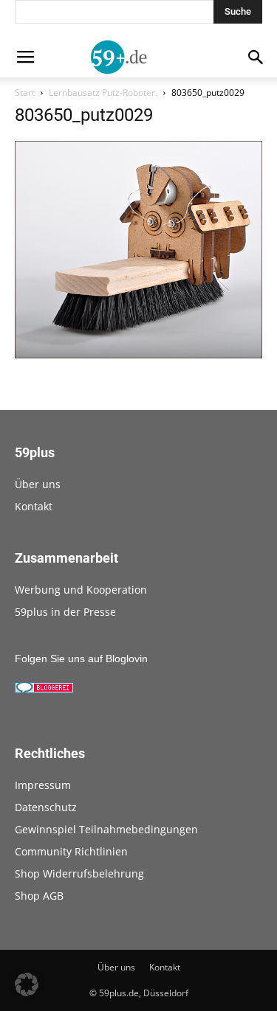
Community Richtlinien (71, 851)
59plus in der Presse (65, 612)
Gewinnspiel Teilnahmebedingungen (106, 829)
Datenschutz (46, 807)
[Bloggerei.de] (44, 689)
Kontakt (33, 506)
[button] (26, 984)
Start (25, 92)
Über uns (38, 484)
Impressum (43, 785)
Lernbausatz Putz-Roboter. (103, 92)
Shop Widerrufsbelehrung (79, 873)
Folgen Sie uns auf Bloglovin (81, 658)
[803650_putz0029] (138, 355)
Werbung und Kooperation (81, 590)
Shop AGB (39, 896)
